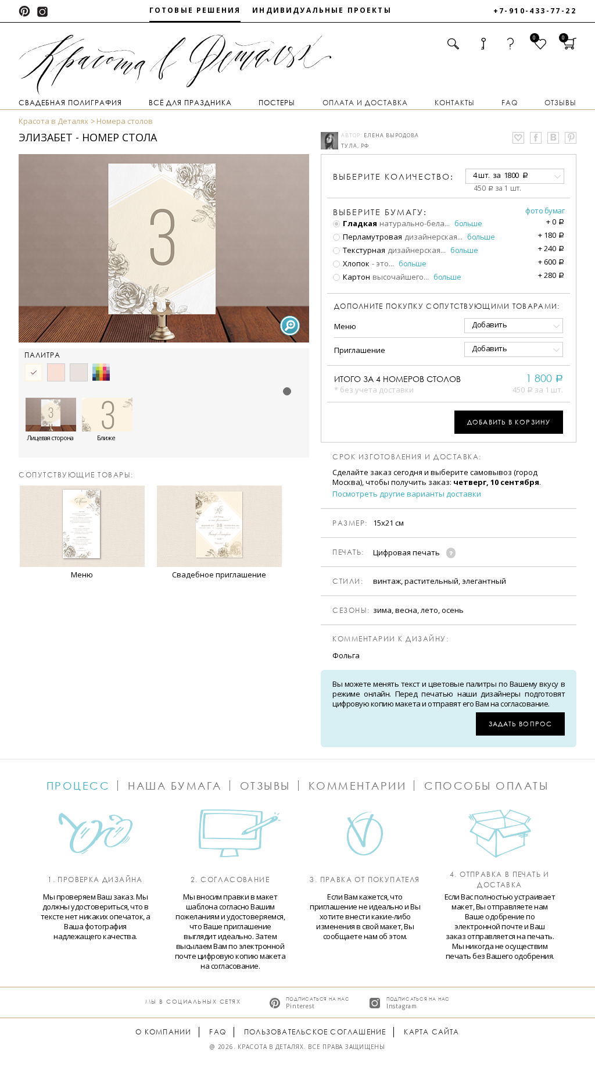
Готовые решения (195, 10)
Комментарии (358, 785)
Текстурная (363, 250)
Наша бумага (175, 785)
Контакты (455, 102)
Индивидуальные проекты (322, 10)
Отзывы (560, 102)
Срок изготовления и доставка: (407, 457)
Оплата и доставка (365, 102)
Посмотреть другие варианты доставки (406, 494)
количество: (393, 176)
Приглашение (359, 350)
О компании (163, 1031)
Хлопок (355, 263)
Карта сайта (431, 1031)
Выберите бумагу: (380, 212)
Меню (345, 326)
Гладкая (359, 223)
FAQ (509, 102)
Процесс (78, 785)
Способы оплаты (486, 785)
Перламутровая (371, 237)
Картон (355, 277)
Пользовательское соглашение (315, 1031)
